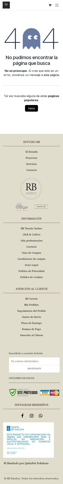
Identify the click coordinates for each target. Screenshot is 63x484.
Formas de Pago (31, 329)
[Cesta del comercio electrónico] (49, 5)
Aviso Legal (31, 265)
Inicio (31, 108)
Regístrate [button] (34, 369)
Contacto (31, 170)
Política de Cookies (31, 277)
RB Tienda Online (31, 228)
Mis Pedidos (31, 304)
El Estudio (32, 152)
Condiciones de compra (32, 259)
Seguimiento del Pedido (31, 311)
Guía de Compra (31, 253)
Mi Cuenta (31, 298)
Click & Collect (31, 234)
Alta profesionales (32, 240)
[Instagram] (31, 415)
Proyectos (31, 158)
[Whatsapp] (40, 415)
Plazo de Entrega (31, 323)
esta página (51, 75)
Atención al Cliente (31, 335)
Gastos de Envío (31, 317)
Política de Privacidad (31, 271)
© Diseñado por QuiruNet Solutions (26, 463)
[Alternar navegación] (56, 5)
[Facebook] (22, 415)
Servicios (31, 164)
